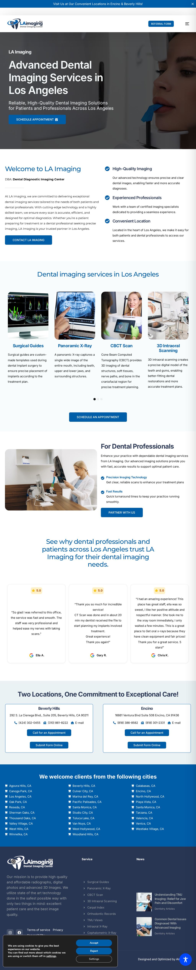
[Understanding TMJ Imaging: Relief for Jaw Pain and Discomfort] (144, 902)
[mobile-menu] (184, 24)
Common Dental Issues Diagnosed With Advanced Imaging (170, 923)
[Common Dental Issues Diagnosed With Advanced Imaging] (144, 926)
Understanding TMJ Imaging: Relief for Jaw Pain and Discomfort (170, 899)
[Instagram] (10, 932)
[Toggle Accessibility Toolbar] (185, 959)
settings (51, 956)
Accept (94, 943)
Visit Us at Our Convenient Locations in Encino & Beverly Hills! (98, 3)
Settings (94, 959)
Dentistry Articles (165, 908)
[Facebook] (19, 932)
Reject (94, 951)
